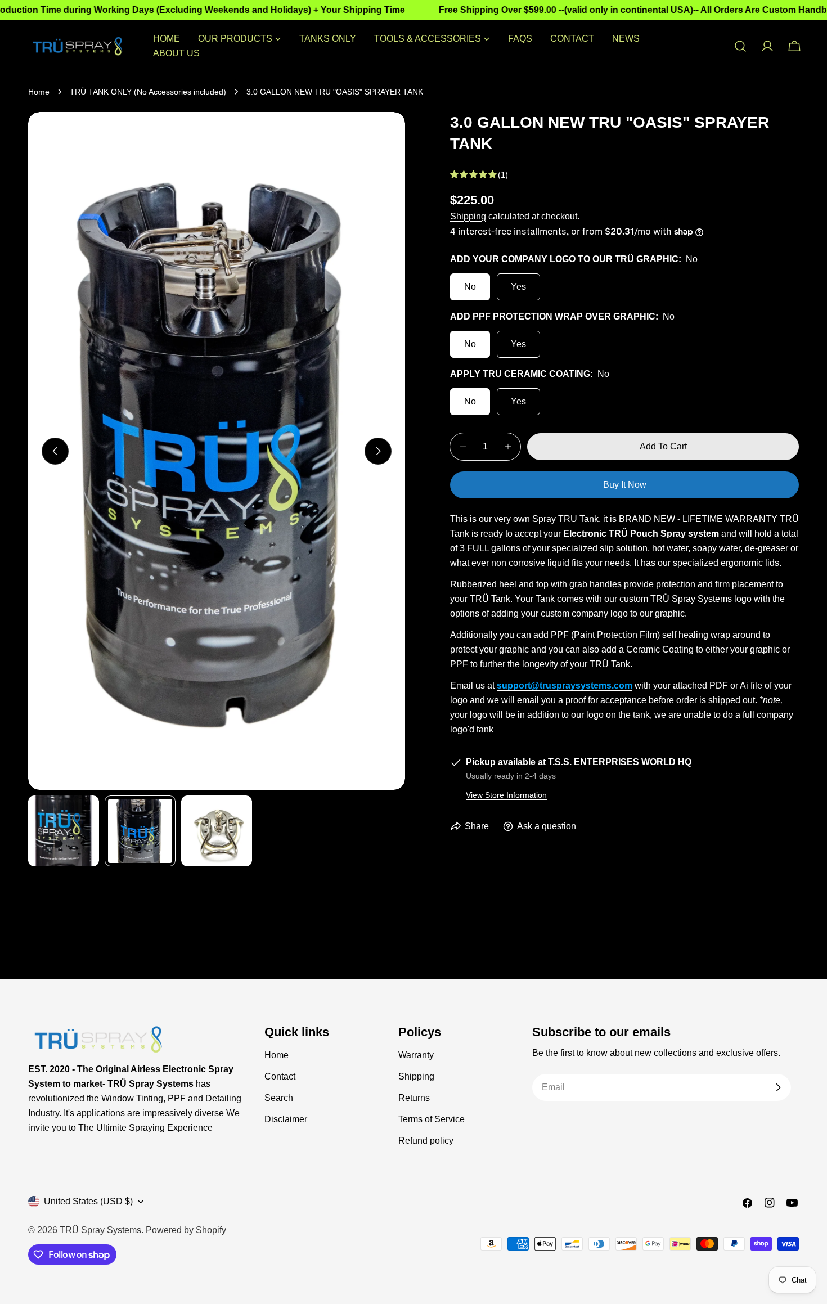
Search (278, 1098)
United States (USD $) (88, 1201)
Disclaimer (285, 1119)
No (470, 286)
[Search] (740, 46)
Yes (518, 286)
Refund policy (425, 1140)
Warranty (416, 1055)
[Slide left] (55, 451)
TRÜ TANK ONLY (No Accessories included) (148, 91)
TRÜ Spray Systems (100, 1230)
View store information (506, 794)
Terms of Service (431, 1119)
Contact (279, 1076)
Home (39, 91)
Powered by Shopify (186, 1230)
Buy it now (624, 484)
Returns (414, 1098)
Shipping (468, 216)
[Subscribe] (778, 1087)
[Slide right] (378, 451)
